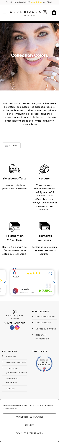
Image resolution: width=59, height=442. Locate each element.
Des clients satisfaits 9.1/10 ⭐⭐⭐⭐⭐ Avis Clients (29, 2)
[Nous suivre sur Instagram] (17, 327)
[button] (4, 12)
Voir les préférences (29, 433)
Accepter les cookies (29, 416)
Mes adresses (43, 322)
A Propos (11, 356)
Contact (10, 388)
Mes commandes (45, 316)
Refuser (29, 425)
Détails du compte (46, 328)
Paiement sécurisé (16, 362)
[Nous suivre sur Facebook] (12, 327)
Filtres (13, 145)
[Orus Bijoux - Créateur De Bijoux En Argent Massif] (28, 13)
